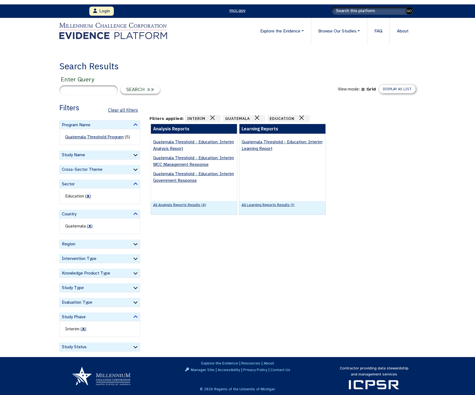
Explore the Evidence (219, 363)
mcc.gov (237, 10)
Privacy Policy (255, 369)
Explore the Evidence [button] (280, 31)
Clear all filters (123, 110)
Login (103, 11)
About (402, 31)
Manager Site (202, 369)
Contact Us (280, 369)
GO (409, 11)
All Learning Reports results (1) (268, 204)
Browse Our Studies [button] (337, 31)
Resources (250, 363)
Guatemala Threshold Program (94, 137)
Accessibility (229, 369)
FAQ (378, 31)
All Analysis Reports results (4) (179, 204)
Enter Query (77, 79)
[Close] (212, 118)
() (88, 196)
